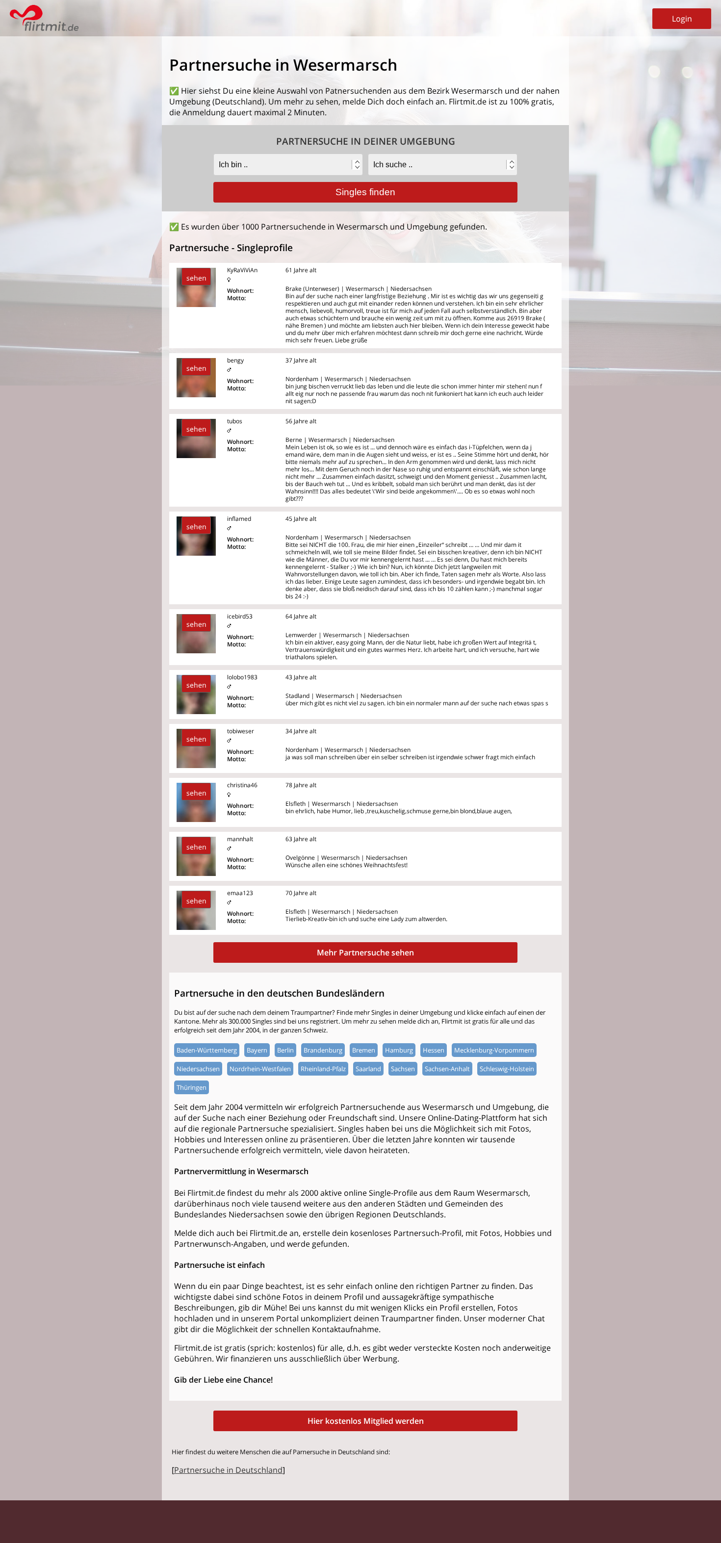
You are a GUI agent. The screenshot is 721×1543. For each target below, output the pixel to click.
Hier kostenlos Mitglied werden (366, 1420)
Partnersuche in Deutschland (228, 1470)
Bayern (257, 1050)
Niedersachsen (198, 1068)
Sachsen (403, 1068)
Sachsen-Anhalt (447, 1068)
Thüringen (191, 1087)
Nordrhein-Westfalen (260, 1068)
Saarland (368, 1068)
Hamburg (399, 1050)
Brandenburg (323, 1050)
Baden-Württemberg (207, 1050)
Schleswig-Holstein (507, 1068)
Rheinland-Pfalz (323, 1068)
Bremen (363, 1050)
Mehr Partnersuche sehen (365, 952)
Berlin (285, 1050)
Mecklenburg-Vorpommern (494, 1050)
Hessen (433, 1050)
